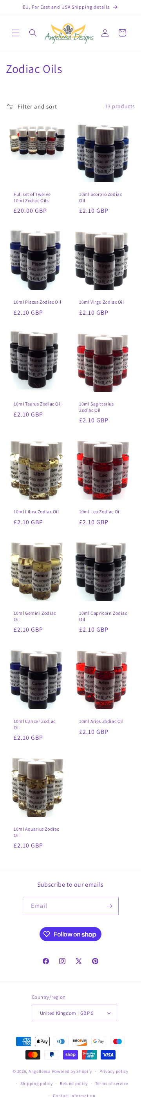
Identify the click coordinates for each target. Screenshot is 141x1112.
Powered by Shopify (72, 1071)
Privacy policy (113, 1071)
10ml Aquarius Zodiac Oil (36, 832)
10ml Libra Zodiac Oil (36, 511)
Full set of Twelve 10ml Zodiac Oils (32, 197)
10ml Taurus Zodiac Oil (37, 404)
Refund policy (74, 1083)
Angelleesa (40, 1071)
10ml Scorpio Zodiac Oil (100, 197)
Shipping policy (36, 1083)
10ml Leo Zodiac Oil (100, 511)
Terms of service (111, 1083)
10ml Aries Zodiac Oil (101, 721)
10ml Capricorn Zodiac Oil (103, 616)
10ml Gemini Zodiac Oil (35, 616)
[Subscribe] (109, 906)
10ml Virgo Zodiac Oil (101, 302)
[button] (15, 33)
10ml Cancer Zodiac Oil (35, 724)
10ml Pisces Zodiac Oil (37, 302)
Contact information (74, 1095)
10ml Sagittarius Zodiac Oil (96, 407)
